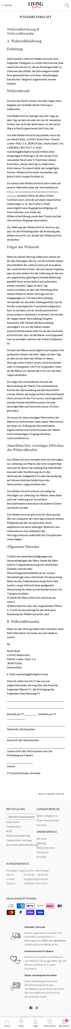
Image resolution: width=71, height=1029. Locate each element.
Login (35, 1026)
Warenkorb (64, 1026)
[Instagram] (37, 1009)
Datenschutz (13, 826)
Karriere (41, 825)
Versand (41, 838)
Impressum (12, 821)
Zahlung (41, 843)
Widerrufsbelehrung (18, 835)
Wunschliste (49, 1026)
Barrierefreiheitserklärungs (22, 844)
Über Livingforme (47, 815)
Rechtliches (15, 809)
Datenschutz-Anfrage (19, 840)
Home (7, 1026)
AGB (9, 831)
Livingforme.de (48, 809)
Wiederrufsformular (21, 816)
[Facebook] (31, 1009)
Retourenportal (46, 847)
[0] (64, 1023)
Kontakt (41, 856)
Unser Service (47, 831)
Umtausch (43, 852)
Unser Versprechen (48, 820)
